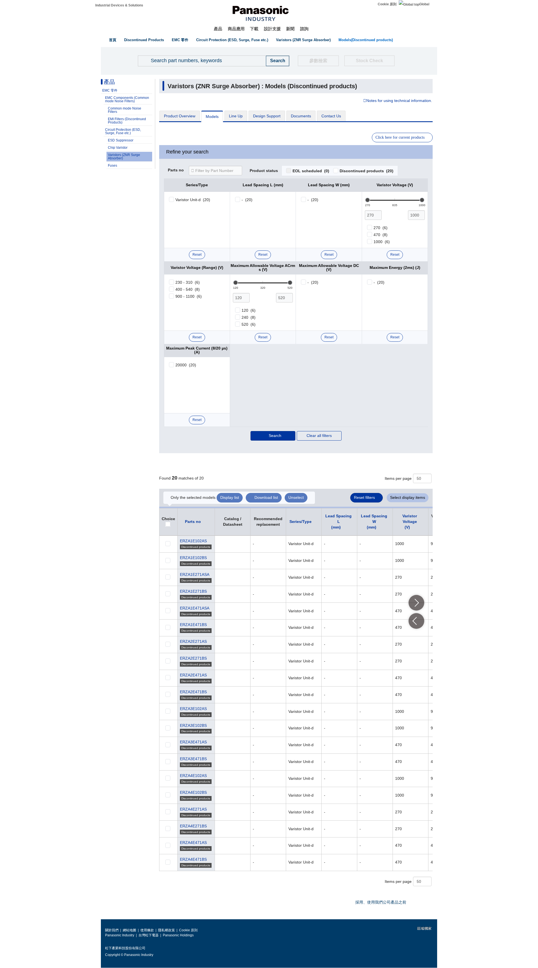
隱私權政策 (166, 930)
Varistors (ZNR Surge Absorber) (303, 40)
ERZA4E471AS (193, 842)
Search (275, 435)
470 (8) (381, 234)
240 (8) (249, 317)
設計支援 (272, 28)
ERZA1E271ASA (194, 574)
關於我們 (112, 930)
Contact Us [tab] (331, 116)
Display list (229, 497)
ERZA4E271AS (193, 809)
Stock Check (369, 60)
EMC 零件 (180, 40)
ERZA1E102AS (193, 541)
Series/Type (300, 521)
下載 (254, 28)
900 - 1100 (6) (188, 296)
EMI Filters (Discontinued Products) (127, 120)
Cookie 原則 (387, 4)
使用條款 (147, 930)
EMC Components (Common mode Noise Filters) (127, 99)
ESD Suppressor (120, 140)
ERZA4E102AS (193, 775)
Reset (197, 255)
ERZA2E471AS (193, 675)
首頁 (112, 40)
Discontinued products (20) (366, 171)
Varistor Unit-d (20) (192, 199)
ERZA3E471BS (193, 759)
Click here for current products (400, 137)
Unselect (296, 497)
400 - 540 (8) (187, 289)
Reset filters (364, 497)
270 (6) (381, 227)
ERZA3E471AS (193, 742)
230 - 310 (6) (187, 282)
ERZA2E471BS (193, 692)
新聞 (290, 28)
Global (424, 4)
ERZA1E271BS (193, 591)
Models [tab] (212, 116)
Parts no (176, 170)
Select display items (407, 497)
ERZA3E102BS (193, 725)
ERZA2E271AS (193, 641)
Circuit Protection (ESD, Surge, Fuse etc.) (232, 40)
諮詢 (304, 28)
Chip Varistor (117, 148)
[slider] (367, 200)
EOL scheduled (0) (311, 171)
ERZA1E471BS (193, 624)
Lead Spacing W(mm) (374, 521)
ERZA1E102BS (193, 557)
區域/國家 (424, 928)
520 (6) (249, 324)
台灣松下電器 (148, 935)
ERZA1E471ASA (194, 608)
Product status (264, 171)
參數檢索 (318, 60)
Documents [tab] (301, 116)
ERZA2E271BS (193, 658)
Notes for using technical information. (399, 101)
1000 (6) (382, 241)
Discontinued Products (144, 40)
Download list (266, 497)
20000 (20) (185, 365)
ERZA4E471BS (193, 859)
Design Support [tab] (266, 116)
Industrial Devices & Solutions (119, 5)
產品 (218, 28)
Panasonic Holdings (178, 935)
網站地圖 (129, 930)
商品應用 (236, 28)
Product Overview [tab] (179, 116)
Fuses (112, 165)
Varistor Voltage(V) (409, 521)
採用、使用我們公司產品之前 (380, 902)
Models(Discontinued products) (365, 40)
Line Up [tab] (236, 116)
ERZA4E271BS (193, 826)
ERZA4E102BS (193, 792)
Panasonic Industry (119, 935)
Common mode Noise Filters (124, 110)
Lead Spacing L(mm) (338, 521)
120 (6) (249, 310)
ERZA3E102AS (193, 708)
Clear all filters (319, 435)
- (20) (247, 199)
